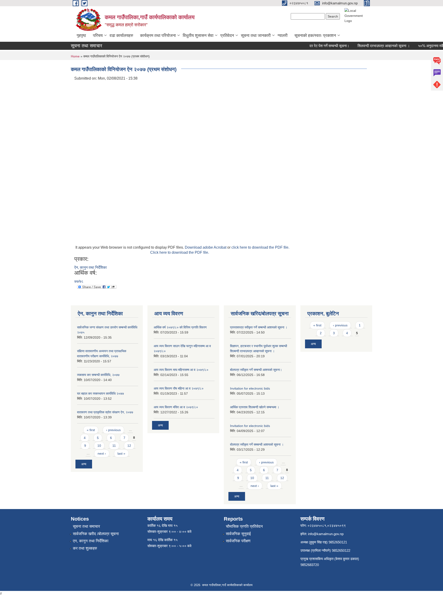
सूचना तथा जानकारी (256, 35)
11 (114, 445)
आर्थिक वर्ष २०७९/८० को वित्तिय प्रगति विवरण (180, 327)
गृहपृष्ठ (81, 35)
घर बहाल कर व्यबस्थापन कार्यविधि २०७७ (100, 393)
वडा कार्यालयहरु (121, 35)
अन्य (83, 464)
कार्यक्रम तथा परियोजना (158, 35)
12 (129, 445)
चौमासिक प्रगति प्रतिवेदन (244, 526)
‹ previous (113, 430)
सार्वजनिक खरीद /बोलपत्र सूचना (96, 534)
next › (102, 453)
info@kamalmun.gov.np (326, 534)
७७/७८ (79, 281)
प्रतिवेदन (227, 35)
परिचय (98, 35)
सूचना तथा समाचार (86, 526)
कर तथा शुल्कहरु (85, 548)
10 (99, 445)
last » (121, 453)
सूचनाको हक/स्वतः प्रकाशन (315, 35)
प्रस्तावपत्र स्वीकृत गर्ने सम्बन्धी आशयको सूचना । (258, 327)
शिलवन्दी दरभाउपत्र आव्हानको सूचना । (378, 46)
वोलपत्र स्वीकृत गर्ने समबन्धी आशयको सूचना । (257, 444)
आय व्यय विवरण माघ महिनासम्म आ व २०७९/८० (181, 370)
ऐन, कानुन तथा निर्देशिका (90, 267)
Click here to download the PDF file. (179, 252)
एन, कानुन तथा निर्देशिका (90, 541)
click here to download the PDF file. (260, 247)
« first (91, 430)
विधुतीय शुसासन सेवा (198, 35)
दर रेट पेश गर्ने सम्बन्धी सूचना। (324, 46)
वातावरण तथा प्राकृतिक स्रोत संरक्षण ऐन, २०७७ (105, 412)
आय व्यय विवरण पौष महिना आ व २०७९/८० (179, 388)
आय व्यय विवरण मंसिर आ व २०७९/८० (176, 407)
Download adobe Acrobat (206, 247)
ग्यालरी (282, 35)
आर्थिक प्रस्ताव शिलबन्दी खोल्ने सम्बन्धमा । (254, 407)
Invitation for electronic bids (250, 388)
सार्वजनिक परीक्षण (238, 541)
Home (75, 56)
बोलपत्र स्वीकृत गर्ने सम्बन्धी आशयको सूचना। (256, 370)
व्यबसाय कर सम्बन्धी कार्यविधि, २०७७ (98, 375)
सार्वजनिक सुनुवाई (238, 534)
